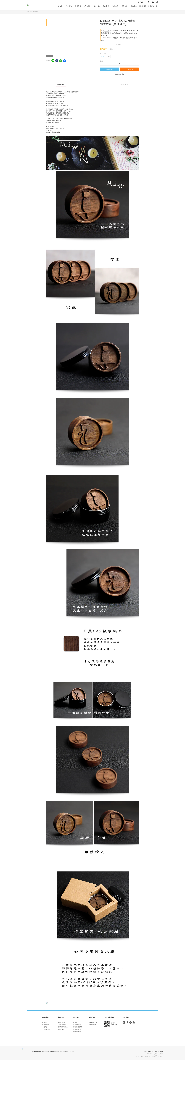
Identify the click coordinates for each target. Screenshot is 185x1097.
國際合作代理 (77, 1031)
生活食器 (59, 6)
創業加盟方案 (92, 1024)
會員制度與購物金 (63, 1027)
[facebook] (56, 60)
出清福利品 (142, 6)
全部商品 (29, 12)
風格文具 (106, 6)
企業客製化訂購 (93, 1022)
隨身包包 (97, 6)
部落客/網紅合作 (77, 1027)
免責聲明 (160, 1051)
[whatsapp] (60, 60)
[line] (52, 60)
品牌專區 (115, 6)
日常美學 (78, 6)
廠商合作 (75, 1022)
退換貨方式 (61, 1029)
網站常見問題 (61, 1022)
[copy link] (64, 60)
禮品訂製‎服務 (152, 6)
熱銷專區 (35, 12)
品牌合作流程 (77, 1024)
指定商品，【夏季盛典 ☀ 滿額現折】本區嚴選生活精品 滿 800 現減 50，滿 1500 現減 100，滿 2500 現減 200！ (119, 33)
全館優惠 (134, 6)
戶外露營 (87, 6)
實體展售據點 (46, 1029)
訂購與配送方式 (62, 1024)
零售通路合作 (77, 1029)
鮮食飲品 (69, 6)
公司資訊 (44, 1027)
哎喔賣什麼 (45, 1024)
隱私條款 (154, 1051)
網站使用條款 (147, 1051)
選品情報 (124, 6)
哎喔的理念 (45, 1022)
